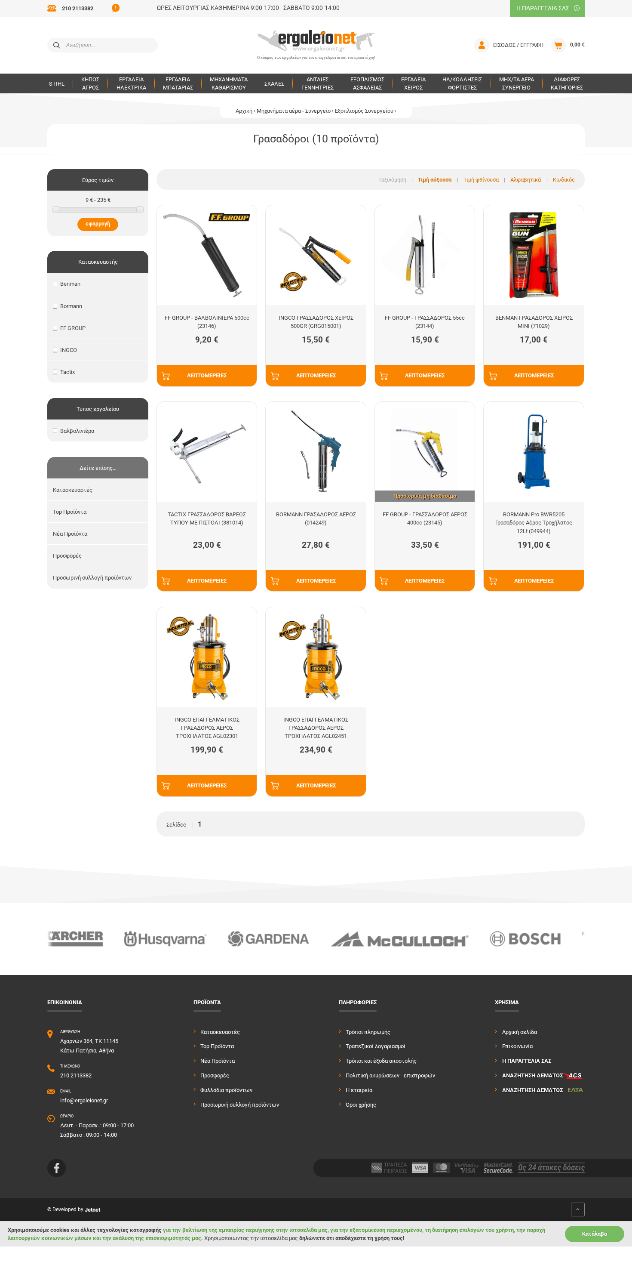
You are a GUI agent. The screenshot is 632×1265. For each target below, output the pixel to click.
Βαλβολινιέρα (77, 431)
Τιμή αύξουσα (434, 179)
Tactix (67, 372)
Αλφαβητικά (525, 179)
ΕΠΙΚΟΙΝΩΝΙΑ (64, 1002)
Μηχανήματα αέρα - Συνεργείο (294, 111)
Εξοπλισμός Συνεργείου (364, 111)
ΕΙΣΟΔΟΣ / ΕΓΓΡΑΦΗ (518, 45)
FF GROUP (73, 328)
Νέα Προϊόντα (70, 534)
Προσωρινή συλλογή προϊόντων (92, 577)
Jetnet (92, 1210)
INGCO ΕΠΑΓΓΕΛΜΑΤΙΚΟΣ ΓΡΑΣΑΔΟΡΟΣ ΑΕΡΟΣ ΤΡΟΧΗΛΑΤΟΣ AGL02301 (207, 727)
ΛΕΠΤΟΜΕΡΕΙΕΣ (207, 375)
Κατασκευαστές (72, 490)
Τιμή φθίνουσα (481, 179)
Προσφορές (67, 555)
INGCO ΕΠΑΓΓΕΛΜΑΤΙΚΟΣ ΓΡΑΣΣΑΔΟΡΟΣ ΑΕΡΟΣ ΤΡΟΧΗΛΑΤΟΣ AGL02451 (315, 727)
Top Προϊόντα (69, 512)
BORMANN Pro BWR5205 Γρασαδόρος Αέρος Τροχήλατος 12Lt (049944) (533, 522)
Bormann (71, 306)
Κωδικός (564, 179)
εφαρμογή (98, 224)
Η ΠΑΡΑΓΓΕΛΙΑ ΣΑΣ (542, 8)
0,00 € (577, 45)
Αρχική (244, 111)
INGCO (68, 350)
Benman (70, 284)
